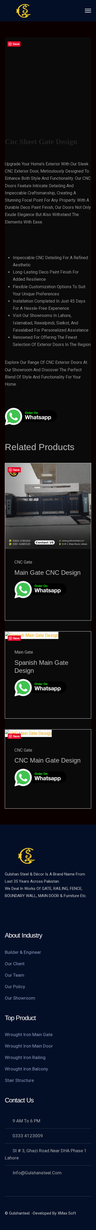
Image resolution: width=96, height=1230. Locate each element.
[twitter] (9, 914)
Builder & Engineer (23, 952)
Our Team (14, 975)
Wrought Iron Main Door (29, 1046)
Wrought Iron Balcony (26, 1069)
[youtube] (30, 914)
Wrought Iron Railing (25, 1057)
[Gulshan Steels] (23, 10)
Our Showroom (20, 998)
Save (16, 44)
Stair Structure (19, 1080)
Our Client (15, 963)
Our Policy (15, 986)
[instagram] (62, 914)
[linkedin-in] (51, 914)
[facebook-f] (19, 914)
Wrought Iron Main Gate (29, 1034)
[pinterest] (41, 914)
